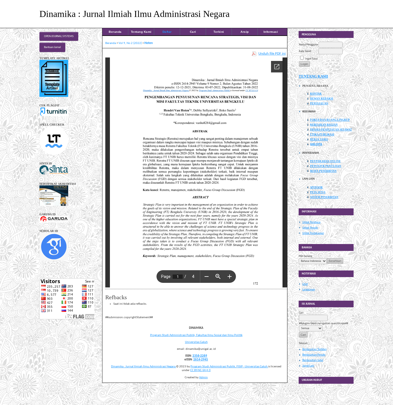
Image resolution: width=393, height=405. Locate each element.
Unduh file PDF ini (272, 53)
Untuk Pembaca (311, 222)
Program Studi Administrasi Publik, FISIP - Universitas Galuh (229, 366)
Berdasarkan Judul (312, 360)
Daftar (167, 31)
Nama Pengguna (308, 44)
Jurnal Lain (308, 365)
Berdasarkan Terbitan (314, 349)
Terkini (218, 31)
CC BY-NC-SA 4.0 (200, 370)
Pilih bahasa (305, 256)
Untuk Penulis (310, 227)
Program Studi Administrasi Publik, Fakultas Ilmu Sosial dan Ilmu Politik (196, 335)
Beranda (115, 31)
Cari (193, 31)
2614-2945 (200, 359)
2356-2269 (199, 356)
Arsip (245, 31)
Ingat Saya (311, 58)
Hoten (148, 43)
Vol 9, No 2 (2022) (130, 43)
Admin (203, 377)
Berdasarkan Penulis (313, 354)
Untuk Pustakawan (313, 233)
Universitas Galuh (196, 342)
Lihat (305, 284)
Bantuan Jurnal (52, 47)
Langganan (308, 289)
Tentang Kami (141, 31)
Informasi (271, 31)
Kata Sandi (305, 51)
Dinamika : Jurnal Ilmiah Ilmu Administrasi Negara (143, 366)
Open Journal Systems (59, 36)
